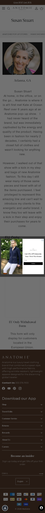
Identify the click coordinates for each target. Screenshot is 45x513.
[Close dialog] (42, 240)
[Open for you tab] (41, 508)
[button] (5, 508)
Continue (33, 263)
